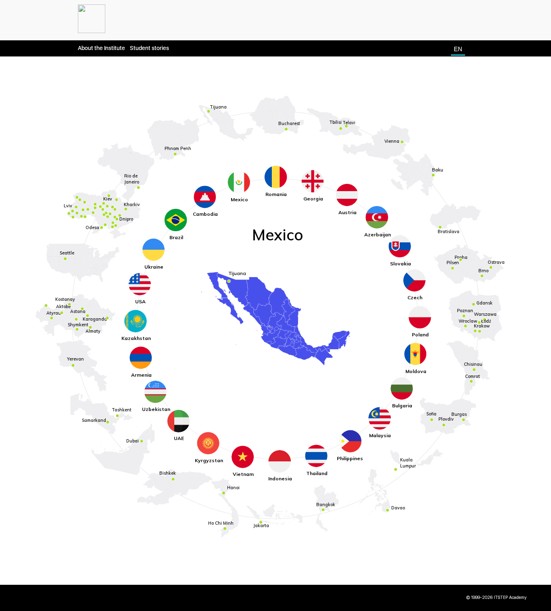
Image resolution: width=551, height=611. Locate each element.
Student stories (149, 48)
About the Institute (101, 48)
